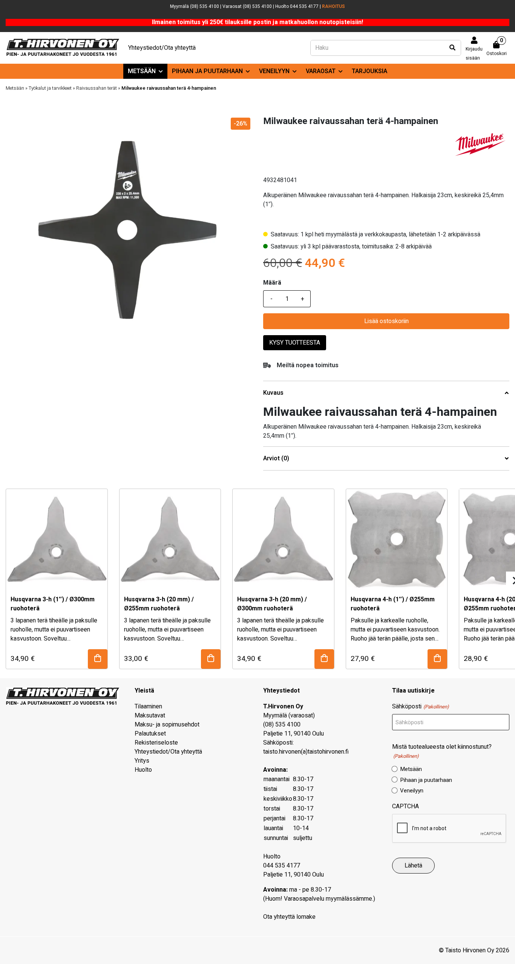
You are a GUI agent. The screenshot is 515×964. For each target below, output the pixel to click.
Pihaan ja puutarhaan (207, 71)
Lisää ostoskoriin (386, 321)
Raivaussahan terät (96, 88)
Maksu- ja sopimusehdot (167, 724)
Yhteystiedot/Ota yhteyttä (162, 47)
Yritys (142, 760)
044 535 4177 (281, 865)
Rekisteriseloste (156, 742)
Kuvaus (273, 393)
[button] (97, 659)
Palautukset (150, 733)
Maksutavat (150, 715)
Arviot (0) (276, 459)
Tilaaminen (148, 706)
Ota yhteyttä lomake (289, 916)
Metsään (142, 71)
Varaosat (321, 71)
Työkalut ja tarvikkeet (50, 88)
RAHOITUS (333, 6)
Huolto (143, 769)
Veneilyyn (274, 71)
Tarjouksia (369, 71)
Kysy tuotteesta (294, 342)
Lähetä (413, 865)
